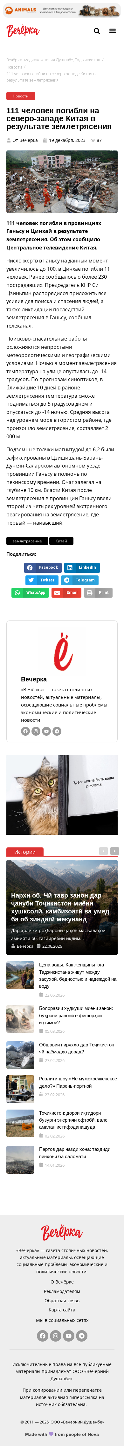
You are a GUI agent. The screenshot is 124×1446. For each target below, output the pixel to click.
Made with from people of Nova (62, 1434)
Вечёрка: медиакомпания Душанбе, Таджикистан (53, 59)
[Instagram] (35, 731)
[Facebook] (25, 731)
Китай (61, 541)
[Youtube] (46, 731)
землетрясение (27, 541)
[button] (112, 30)
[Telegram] (56, 731)
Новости (14, 67)
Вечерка (34, 679)
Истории (25, 851)
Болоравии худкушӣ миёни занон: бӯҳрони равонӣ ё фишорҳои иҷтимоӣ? (76, 1015)
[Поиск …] (97, 31)
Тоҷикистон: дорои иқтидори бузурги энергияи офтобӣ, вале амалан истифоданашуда (73, 1120)
